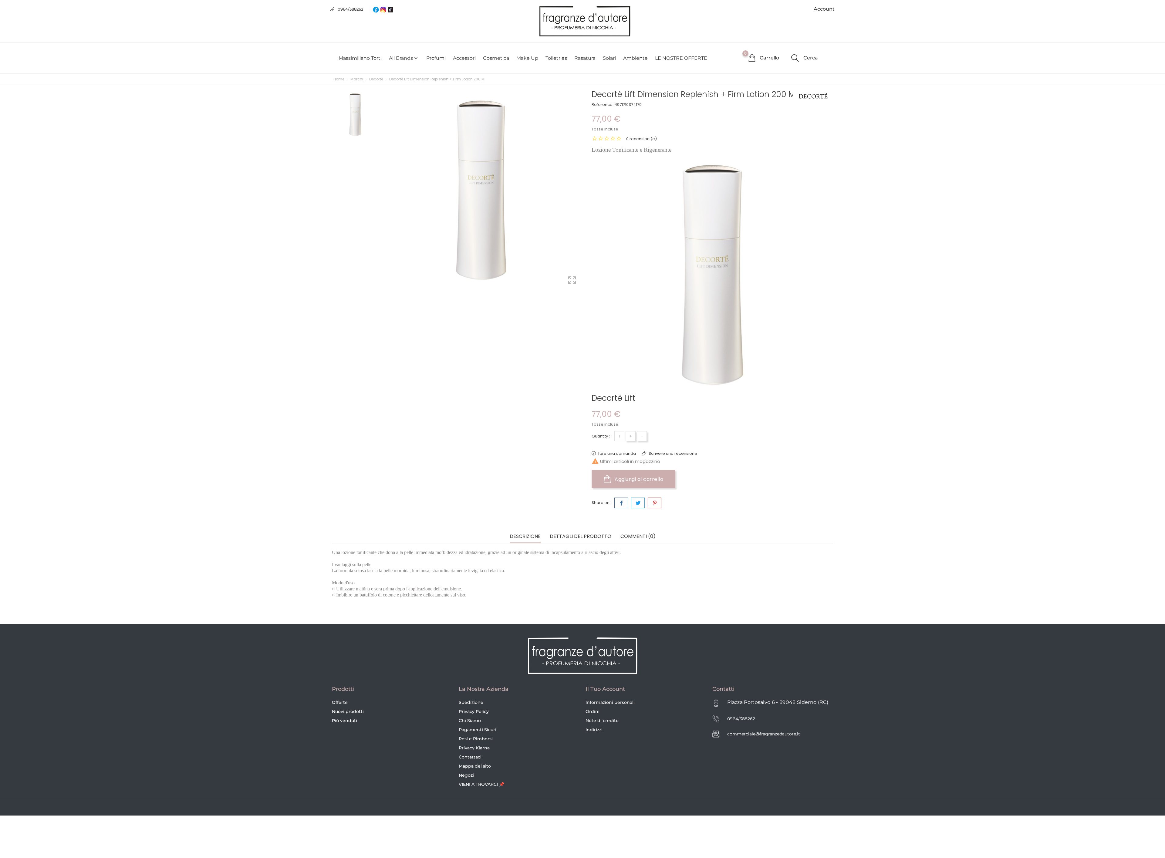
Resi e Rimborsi (476, 738)
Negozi (466, 775)
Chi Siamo (470, 720)
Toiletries (556, 58)
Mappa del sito (475, 766)
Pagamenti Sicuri (477, 729)
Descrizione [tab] (525, 536)
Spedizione (471, 702)
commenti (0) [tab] (638, 536)
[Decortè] (813, 96)
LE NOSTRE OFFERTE (681, 58)
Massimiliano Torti (360, 58)
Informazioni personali (610, 702)
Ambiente (635, 58)
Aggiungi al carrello (638, 479)
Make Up (527, 58)
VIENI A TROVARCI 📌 (481, 784)
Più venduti (344, 720)
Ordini (592, 711)
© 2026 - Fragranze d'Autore (363, 806)
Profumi (436, 58)
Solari (609, 58)
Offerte (340, 702)
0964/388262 (350, 9)
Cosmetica (496, 58)
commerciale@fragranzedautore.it (763, 734)
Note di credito (602, 720)
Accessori (464, 58)
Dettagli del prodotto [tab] (580, 536)
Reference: (602, 104)
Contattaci (470, 757)
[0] (751, 57)
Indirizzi (594, 729)
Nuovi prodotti (348, 711)
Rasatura (585, 58)
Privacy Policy (474, 711)
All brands (404, 58)
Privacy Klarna (474, 748)
